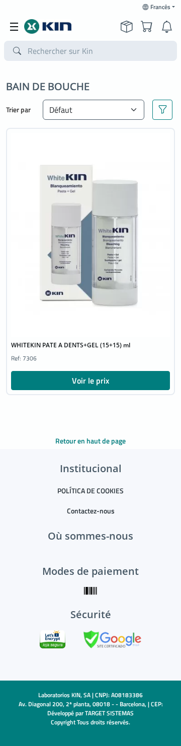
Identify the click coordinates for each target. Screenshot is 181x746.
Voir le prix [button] (90, 381)
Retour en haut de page (90, 440)
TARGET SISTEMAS (109, 713)
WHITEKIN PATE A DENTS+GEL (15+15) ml (70, 345)
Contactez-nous (91, 510)
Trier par (18, 109)
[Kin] (47, 26)
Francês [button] (160, 7)
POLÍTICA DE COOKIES (90, 490)
